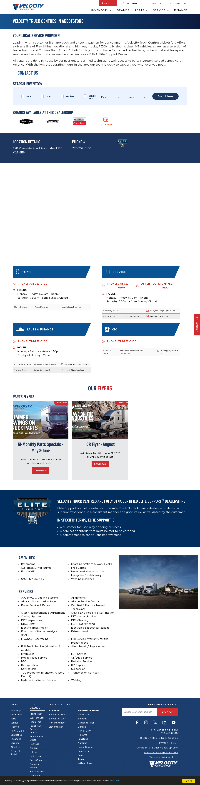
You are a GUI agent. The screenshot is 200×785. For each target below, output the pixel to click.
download (41, 470)
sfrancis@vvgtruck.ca (71, 307)
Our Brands (16, 714)
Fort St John (84, 730)
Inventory (100, 10)
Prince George (85, 747)
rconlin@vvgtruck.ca (74, 370)
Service (159, 10)
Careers (109, 3)
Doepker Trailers (34, 766)
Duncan (82, 726)
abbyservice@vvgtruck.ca (162, 311)
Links (14, 704)
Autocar (34, 748)
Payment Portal (15, 753)
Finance (180, 10)
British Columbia (89, 710)
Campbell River (86, 722)
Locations (132, 3)
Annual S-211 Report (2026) (161, 752)
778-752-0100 (81, 148)
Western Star (37, 717)
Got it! (189, 780)
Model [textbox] (131, 97)
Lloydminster (56, 726)
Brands (123, 10)
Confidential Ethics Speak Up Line (157, 747)
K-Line (33, 752)
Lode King (35, 756)
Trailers (70, 96)
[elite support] (122, 142)
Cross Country (37, 760)
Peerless (34, 744)
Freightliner (36, 713)
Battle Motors (37, 771)
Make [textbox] (104, 97)
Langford (83, 739)
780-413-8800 (169, 733)
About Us (15, 747)
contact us (28, 73)
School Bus (92, 97)
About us (156, 3)
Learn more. (115, 780)
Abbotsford (84, 714)
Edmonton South (58, 714)
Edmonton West (58, 718)
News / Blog (17, 730)
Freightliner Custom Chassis (36, 729)
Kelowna (82, 734)
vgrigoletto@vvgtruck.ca (77, 364)
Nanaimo (82, 743)
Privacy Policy (167, 742)
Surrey (81, 755)
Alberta (54, 710)
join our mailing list (163, 704)
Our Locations (59, 704)
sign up (167, 712)
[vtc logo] (163, 761)
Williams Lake (85, 763)
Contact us (180, 3)
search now (165, 96)
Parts (140, 10)
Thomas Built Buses (37, 738)
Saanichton (84, 751)
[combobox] (110, 97)
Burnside (82, 718)
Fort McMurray (57, 722)
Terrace (82, 759)
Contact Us (16, 734)
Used (48, 96)
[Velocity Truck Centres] (30, 7)
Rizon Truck (36, 722)
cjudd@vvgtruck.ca (159, 316)
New (28, 96)
